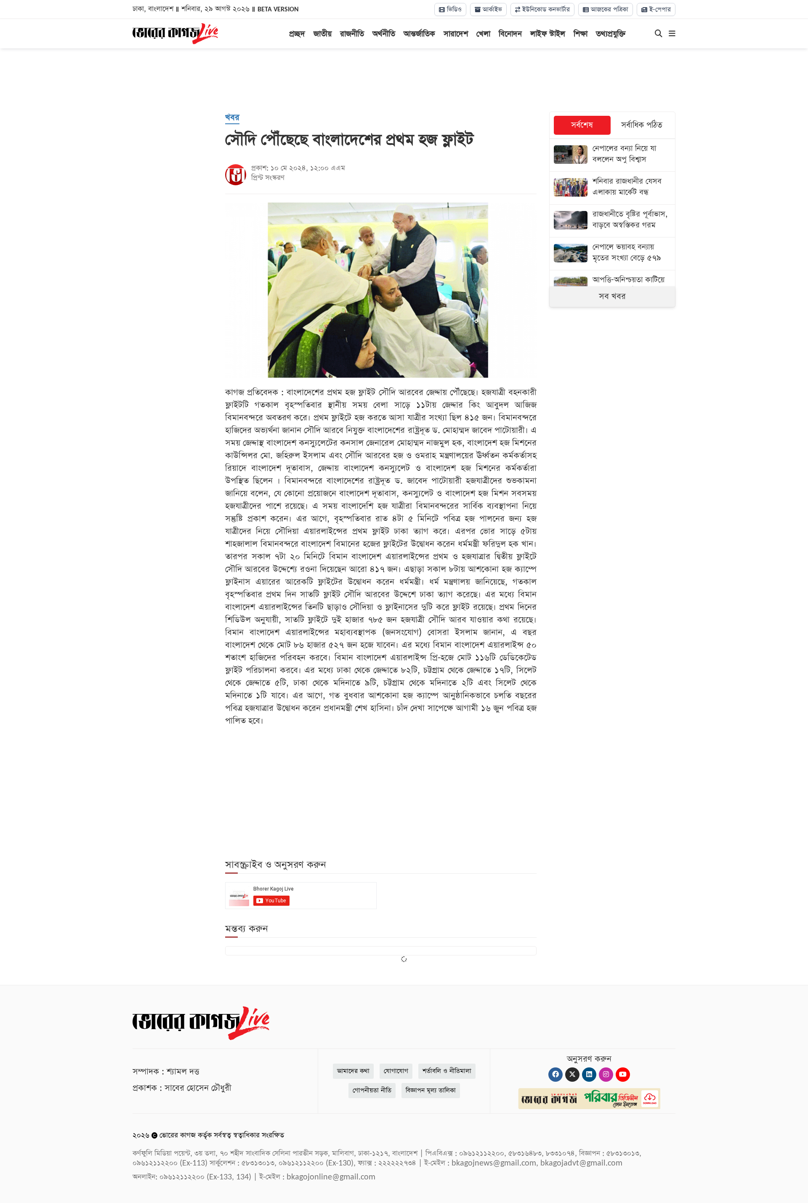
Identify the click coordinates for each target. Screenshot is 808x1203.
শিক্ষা (580, 34)
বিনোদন (510, 34)
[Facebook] (555, 1074)
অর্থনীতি (383, 34)
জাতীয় (323, 34)
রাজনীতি (352, 34)
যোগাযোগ (396, 1071)
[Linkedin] (589, 1074)
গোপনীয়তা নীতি (372, 1090)
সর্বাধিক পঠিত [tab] (641, 125)
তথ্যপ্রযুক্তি (611, 34)
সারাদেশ (456, 34)
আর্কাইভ (491, 9)
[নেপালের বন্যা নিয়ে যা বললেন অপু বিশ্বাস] (612, 155)
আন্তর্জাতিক (419, 34)
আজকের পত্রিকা (608, 9)
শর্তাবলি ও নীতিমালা (447, 1071)
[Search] (658, 34)
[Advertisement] (404, 80)
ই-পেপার (659, 9)
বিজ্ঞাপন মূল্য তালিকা (431, 1090)
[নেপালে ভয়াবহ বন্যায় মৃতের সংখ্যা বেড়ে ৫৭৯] (612, 253)
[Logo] (175, 32)
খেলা (483, 34)
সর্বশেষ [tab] (582, 125)
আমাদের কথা (353, 1071)
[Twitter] (572, 1074)
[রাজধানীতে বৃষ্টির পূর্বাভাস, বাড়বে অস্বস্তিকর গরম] (612, 221)
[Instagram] (606, 1074)
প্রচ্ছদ (297, 34)
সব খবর (612, 296)
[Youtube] (623, 1074)
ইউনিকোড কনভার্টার (545, 9)
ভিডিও (453, 9)
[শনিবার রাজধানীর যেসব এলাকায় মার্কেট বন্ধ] (612, 188)
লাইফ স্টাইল (547, 34)
